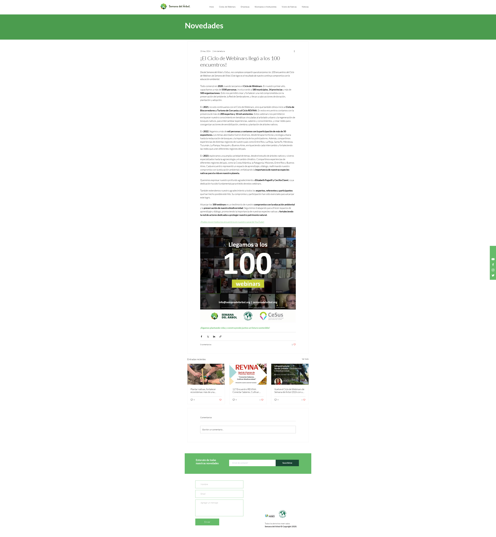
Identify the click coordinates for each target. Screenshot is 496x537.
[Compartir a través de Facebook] (201, 336)
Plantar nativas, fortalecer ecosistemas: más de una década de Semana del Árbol (204, 390)
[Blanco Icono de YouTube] (493, 259)
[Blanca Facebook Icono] (493, 264)
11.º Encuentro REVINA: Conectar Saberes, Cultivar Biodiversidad (246, 390)
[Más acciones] (294, 51)
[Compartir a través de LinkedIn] (214, 336)
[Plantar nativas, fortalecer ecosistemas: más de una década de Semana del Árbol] (206, 374)
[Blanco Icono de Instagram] (493, 270)
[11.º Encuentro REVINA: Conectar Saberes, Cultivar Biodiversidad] (248, 374)
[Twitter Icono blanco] (493, 275)
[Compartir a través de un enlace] (220, 336)
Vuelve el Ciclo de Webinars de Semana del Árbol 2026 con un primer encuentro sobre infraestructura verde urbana (289, 390)
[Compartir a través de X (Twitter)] (208, 336)
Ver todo (305, 359)
